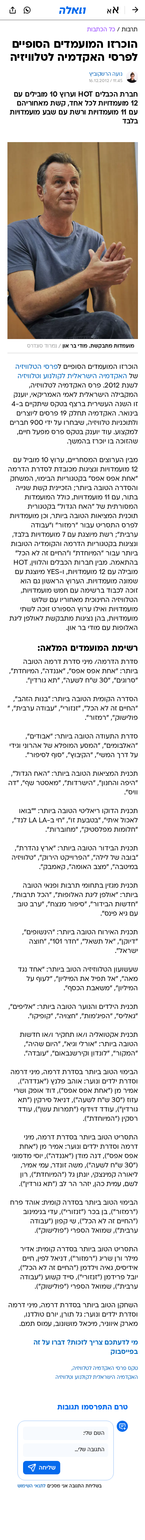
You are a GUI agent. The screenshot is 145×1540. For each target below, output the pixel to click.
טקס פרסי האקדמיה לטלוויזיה (105, 1368)
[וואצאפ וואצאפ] (27, 10)
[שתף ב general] (13, 10)
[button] (113, 10)
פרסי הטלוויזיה (36, 367)
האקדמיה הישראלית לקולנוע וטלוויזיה (72, 376)
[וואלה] (72, 10)
